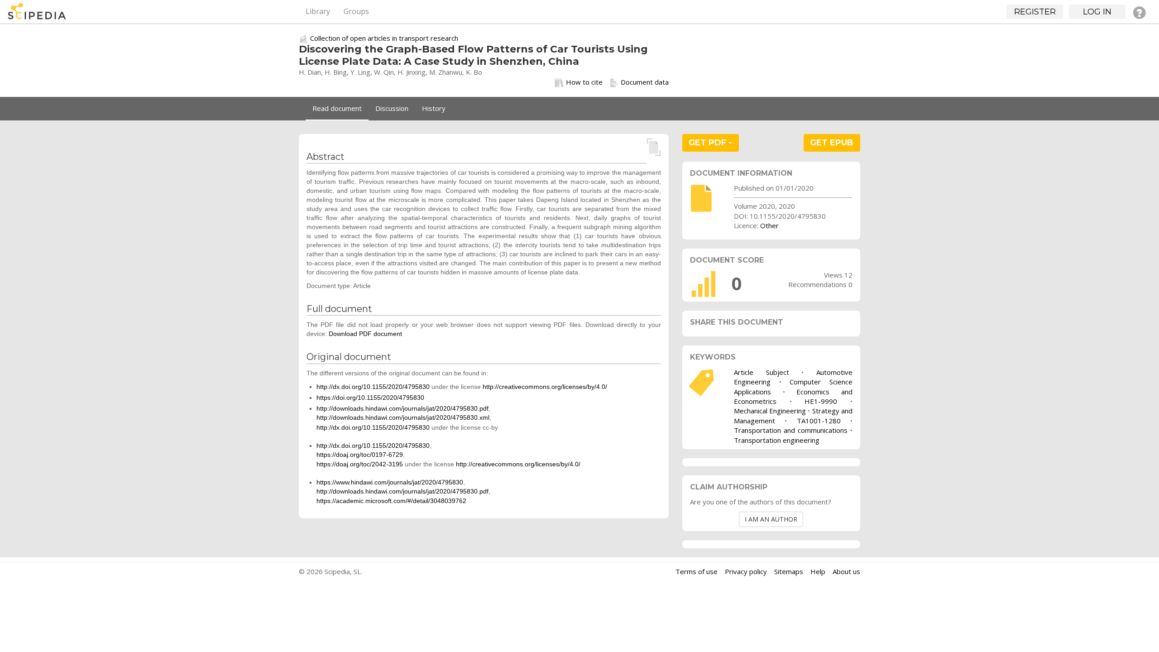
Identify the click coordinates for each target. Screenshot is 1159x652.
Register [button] (1035, 12)
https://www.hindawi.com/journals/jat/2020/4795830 (389, 482)
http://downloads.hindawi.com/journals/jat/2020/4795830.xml (402, 417)
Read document (337, 108)
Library (318, 11)
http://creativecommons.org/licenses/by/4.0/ (545, 386)
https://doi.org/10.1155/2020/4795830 (370, 397)
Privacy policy (746, 571)
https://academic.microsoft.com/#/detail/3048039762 (391, 500)
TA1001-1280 (819, 420)
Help (817, 571)
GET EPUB (831, 143)
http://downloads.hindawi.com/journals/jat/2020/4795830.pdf (402, 408)
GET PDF (708, 143)
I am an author (771, 519)
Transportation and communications (791, 430)
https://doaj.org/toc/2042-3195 (359, 464)
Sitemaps (788, 571)
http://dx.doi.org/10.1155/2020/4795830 (373, 386)
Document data (645, 81)
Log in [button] (1097, 12)
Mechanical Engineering (770, 410)
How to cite (584, 81)
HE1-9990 (821, 401)
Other (769, 225)
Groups (356, 11)
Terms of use (696, 571)
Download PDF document (365, 333)
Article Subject (761, 372)
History (433, 108)
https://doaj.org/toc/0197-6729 (359, 454)
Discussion (391, 108)
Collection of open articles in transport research (384, 38)
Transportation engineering (776, 440)
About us (846, 571)
